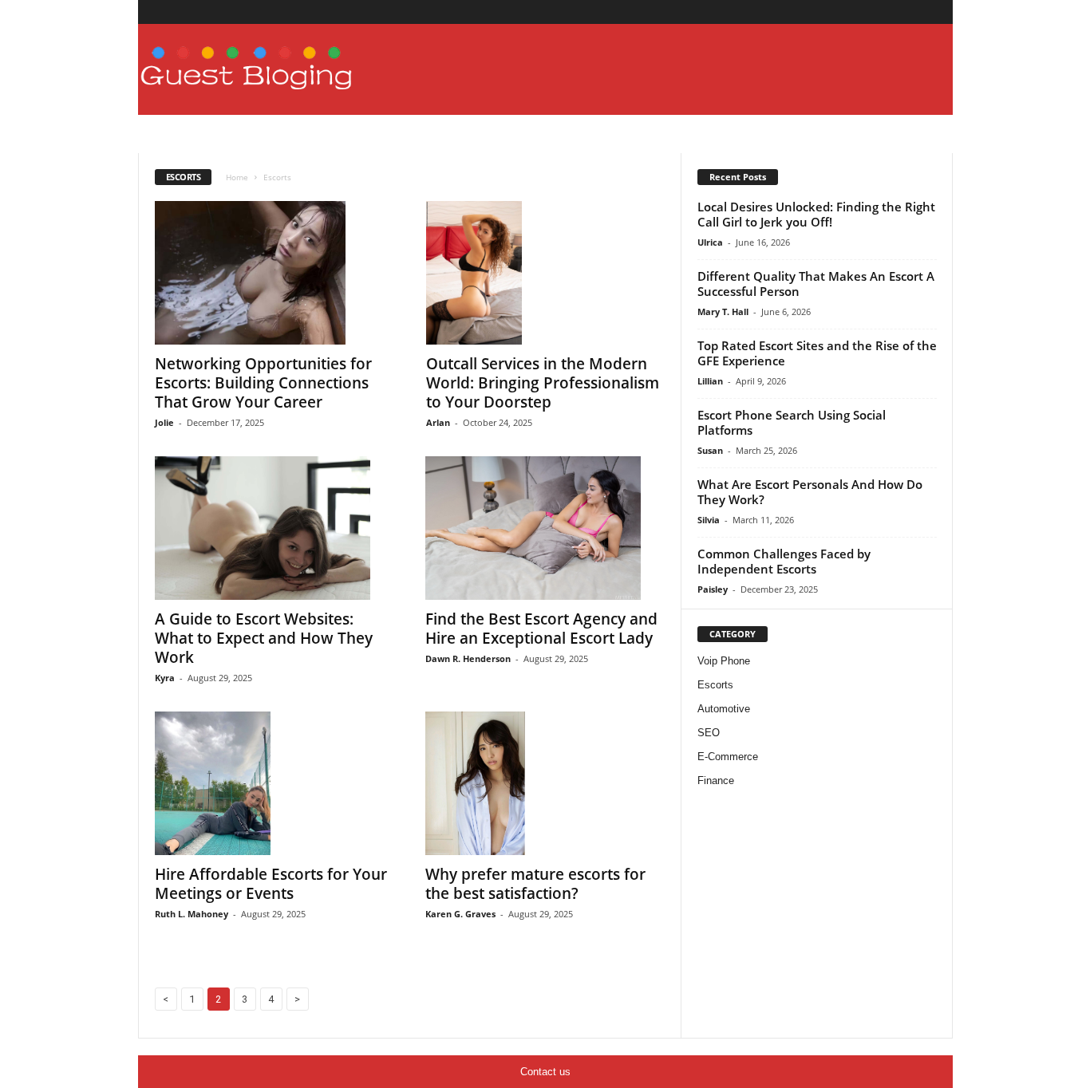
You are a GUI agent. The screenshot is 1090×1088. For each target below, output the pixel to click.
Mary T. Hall (722, 311)
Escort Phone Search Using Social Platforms (791, 422)
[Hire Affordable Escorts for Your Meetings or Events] (274, 783)
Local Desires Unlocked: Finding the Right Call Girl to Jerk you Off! (816, 214)
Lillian (710, 381)
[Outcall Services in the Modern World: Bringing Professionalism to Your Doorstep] (545, 273)
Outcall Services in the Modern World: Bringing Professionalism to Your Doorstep (542, 382)
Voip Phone (723, 661)
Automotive (723, 709)
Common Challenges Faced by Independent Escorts (784, 561)
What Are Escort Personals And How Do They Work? (809, 491)
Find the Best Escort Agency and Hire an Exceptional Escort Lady (541, 628)
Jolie (164, 422)
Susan (710, 450)
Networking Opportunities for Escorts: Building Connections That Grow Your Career (263, 382)
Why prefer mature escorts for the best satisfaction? (535, 884)
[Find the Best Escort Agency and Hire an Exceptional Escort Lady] (545, 528)
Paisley (712, 589)
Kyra (165, 678)
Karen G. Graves (460, 914)
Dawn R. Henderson (468, 658)
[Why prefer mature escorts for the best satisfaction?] (545, 783)
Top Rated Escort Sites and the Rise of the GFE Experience (817, 353)
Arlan (438, 422)
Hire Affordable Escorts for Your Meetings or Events (271, 884)
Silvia (708, 520)
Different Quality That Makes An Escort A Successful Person (815, 283)
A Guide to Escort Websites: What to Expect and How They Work (264, 638)
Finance (715, 780)
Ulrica (710, 242)
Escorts (715, 685)
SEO (708, 733)
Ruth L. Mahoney (191, 914)
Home (237, 177)
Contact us (545, 1072)
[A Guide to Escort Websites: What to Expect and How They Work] (274, 528)
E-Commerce (727, 757)
